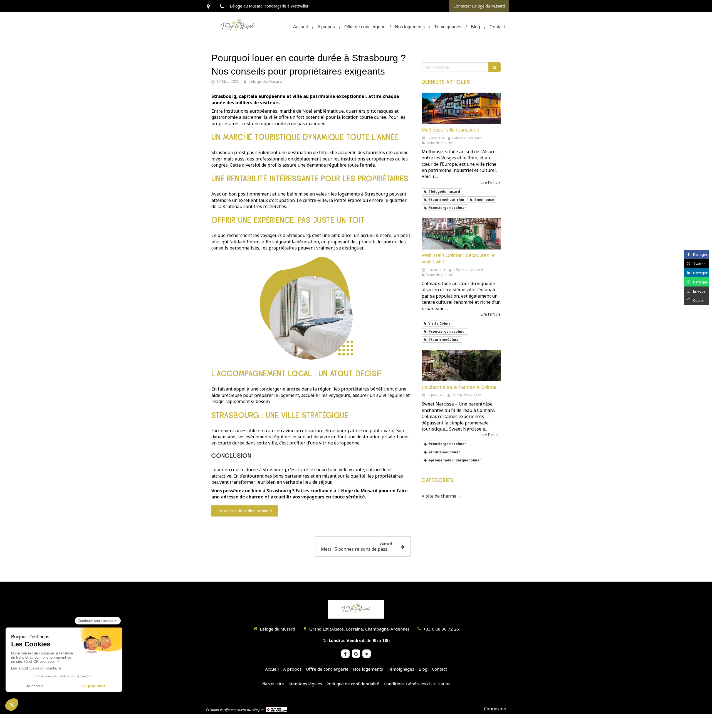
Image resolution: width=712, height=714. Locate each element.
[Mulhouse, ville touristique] (461, 108)
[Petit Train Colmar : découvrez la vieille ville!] (461, 233)
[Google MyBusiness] (356, 653)
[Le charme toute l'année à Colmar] (461, 365)
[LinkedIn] (366, 653)
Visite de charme (439, 496)
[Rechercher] (494, 67)
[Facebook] (345, 653)
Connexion (495, 709)
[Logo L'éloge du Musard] (237, 36)
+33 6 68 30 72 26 (441, 629)
